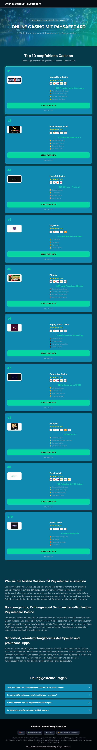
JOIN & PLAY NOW (48, 105)
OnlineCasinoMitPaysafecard (23, 3)
